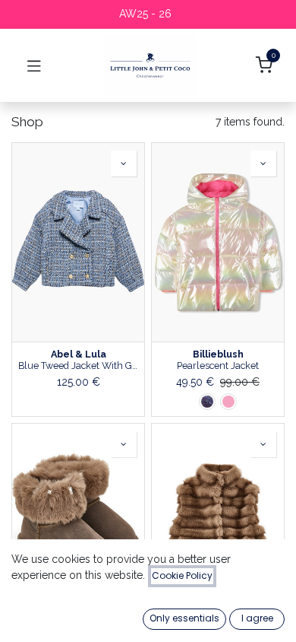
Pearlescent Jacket (218, 365)
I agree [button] (257, 618)
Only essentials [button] (184, 618)
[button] (124, 163)
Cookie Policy (182, 575)
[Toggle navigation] (34, 65)
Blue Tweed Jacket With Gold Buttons (78, 365)
